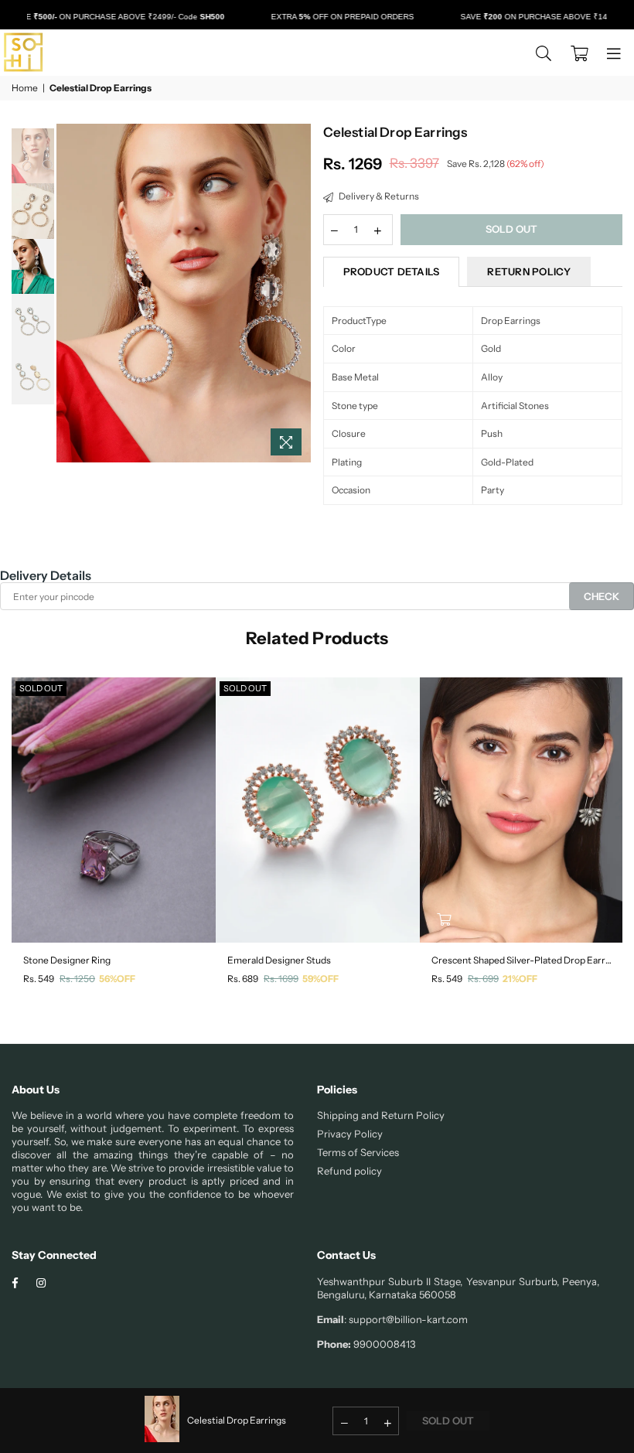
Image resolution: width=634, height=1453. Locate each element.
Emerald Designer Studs (279, 960)
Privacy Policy (350, 1133)
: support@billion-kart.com (406, 1319)
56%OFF (117, 978)
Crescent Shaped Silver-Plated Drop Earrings (521, 960)
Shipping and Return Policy (381, 1115)
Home (25, 88)
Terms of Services (358, 1152)
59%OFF (320, 978)
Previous (70, 293)
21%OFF (520, 978)
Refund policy (349, 1171)
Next (298, 293)
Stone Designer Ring (67, 960)
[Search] (543, 52)
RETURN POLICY (528, 271)
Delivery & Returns (378, 196)
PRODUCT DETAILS (391, 271)
